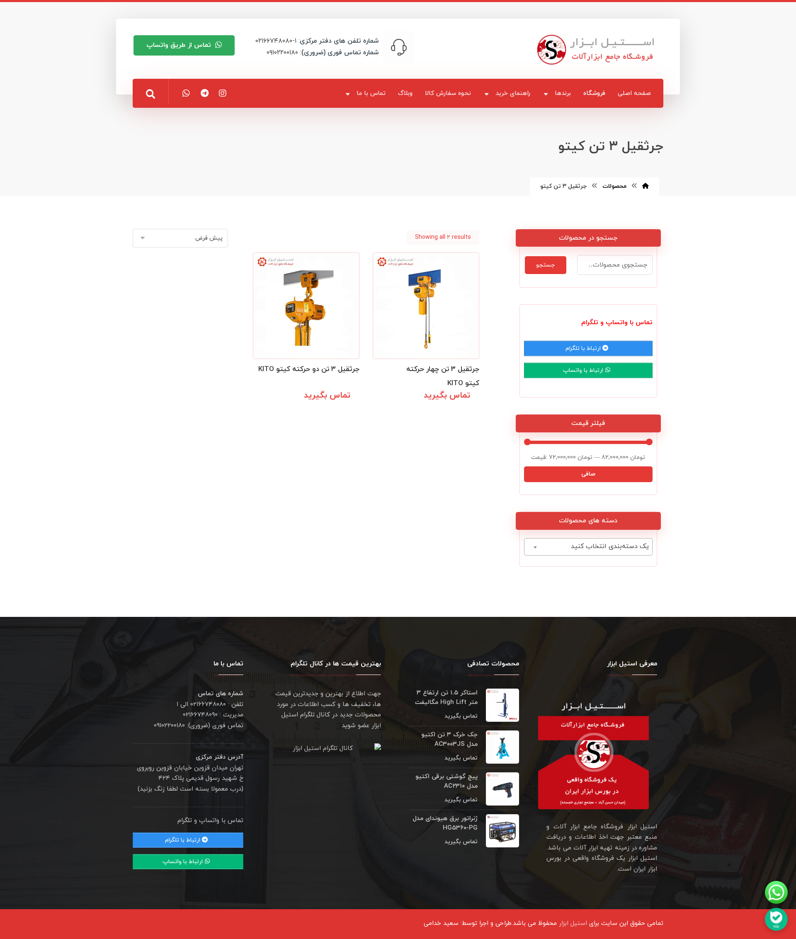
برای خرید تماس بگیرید (438, 414)
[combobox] (588, 547)
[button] (150, 94)
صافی (588, 474)
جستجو (545, 265)
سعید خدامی (441, 923)
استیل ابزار (573, 923)
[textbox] (588, 546)
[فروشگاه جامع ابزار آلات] (597, 49)
